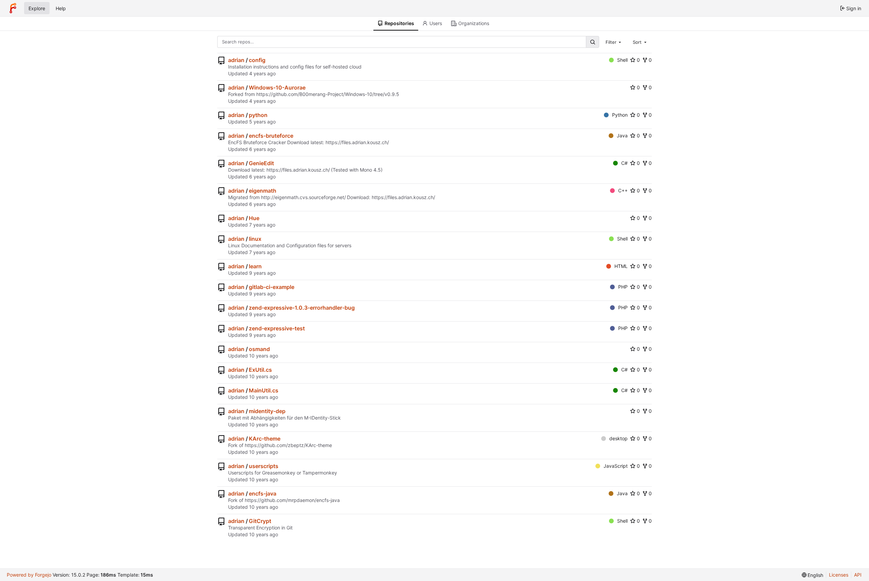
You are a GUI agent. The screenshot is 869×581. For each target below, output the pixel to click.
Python (620, 115)
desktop (618, 438)
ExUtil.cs (260, 369)
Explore (37, 8)
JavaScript (616, 466)
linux (255, 238)
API (858, 575)
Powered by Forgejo (29, 575)
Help (61, 8)
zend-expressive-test (277, 328)
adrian (236, 60)
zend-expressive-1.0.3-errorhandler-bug (302, 307)
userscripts (263, 466)
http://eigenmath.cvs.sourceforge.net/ (303, 197)
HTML (621, 266)
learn (255, 266)
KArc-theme (264, 438)
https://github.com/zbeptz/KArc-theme (288, 445)
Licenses (838, 575)
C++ (623, 190)
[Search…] (592, 42)
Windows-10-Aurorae (277, 87)
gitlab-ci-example (271, 287)
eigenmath (262, 190)
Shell (622, 60)
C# (624, 163)
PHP (623, 287)
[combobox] (614, 42)
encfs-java (262, 493)
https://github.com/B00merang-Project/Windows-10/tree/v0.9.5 (327, 94)
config (257, 60)
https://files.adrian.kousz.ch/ (357, 142)
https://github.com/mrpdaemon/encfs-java (292, 500)
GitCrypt (260, 521)
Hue (254, 218)
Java (622, 135)
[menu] (813, 575)
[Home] (12, 8)
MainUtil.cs (263, 390)
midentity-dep (267, 411)
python (258, 115)
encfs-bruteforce (271, 135)
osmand (259, 349)
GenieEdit (261, 163)
